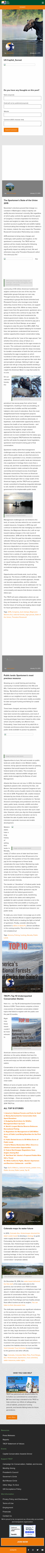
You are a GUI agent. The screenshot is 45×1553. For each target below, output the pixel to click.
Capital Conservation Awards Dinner (17, 1454)
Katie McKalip (11, 989)
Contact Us (7, 1516)
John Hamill (10, 668)
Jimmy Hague (11, 1221)
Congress (15, 612)
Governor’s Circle (10, 1476)
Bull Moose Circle (10, 1481)
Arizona (11, 935)
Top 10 (27, 1170)
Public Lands (19, 1170)
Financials (7, 1512)
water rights (20, 1360)
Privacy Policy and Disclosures (15, 1499)
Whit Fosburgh (11, 193)
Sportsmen (22, 1358)
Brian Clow (10, 53)
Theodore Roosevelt (19, 617)
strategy (30, 1236)
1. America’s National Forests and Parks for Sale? (22, 1113)
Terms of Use (8, 1503)
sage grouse (29, 615)
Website (6, 111)
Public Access (9, 1170)
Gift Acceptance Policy (12, 1489)
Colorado (11, 1355)
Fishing (17, 935)
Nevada (30, 935)
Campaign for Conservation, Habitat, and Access (22, 1464)
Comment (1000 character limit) (14, 120)
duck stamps (24, 612)
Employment (8, 1507)
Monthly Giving (9, 1468)
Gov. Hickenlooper (10, 1358)
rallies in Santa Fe (19, 926)
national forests (19, 615)
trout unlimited (32, 1358)
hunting (23, 935)
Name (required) (9, 95)
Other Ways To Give (11, 1485)
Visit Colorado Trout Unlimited (15, 1348)
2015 (9, 612)
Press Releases (9, 1435)
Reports (6, 1439)
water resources (9, 1360)
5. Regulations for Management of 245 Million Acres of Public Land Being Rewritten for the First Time (22, 1134)
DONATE (22, 7)
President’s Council (10, 1472)
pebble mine (35, 1168)
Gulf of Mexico (13, 1168)
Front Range (35, 1355)
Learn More (11, 1417)
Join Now (22, 1542)
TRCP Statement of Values (13, 1444)
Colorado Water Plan (22, 1355)
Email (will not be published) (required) (16, 103)
